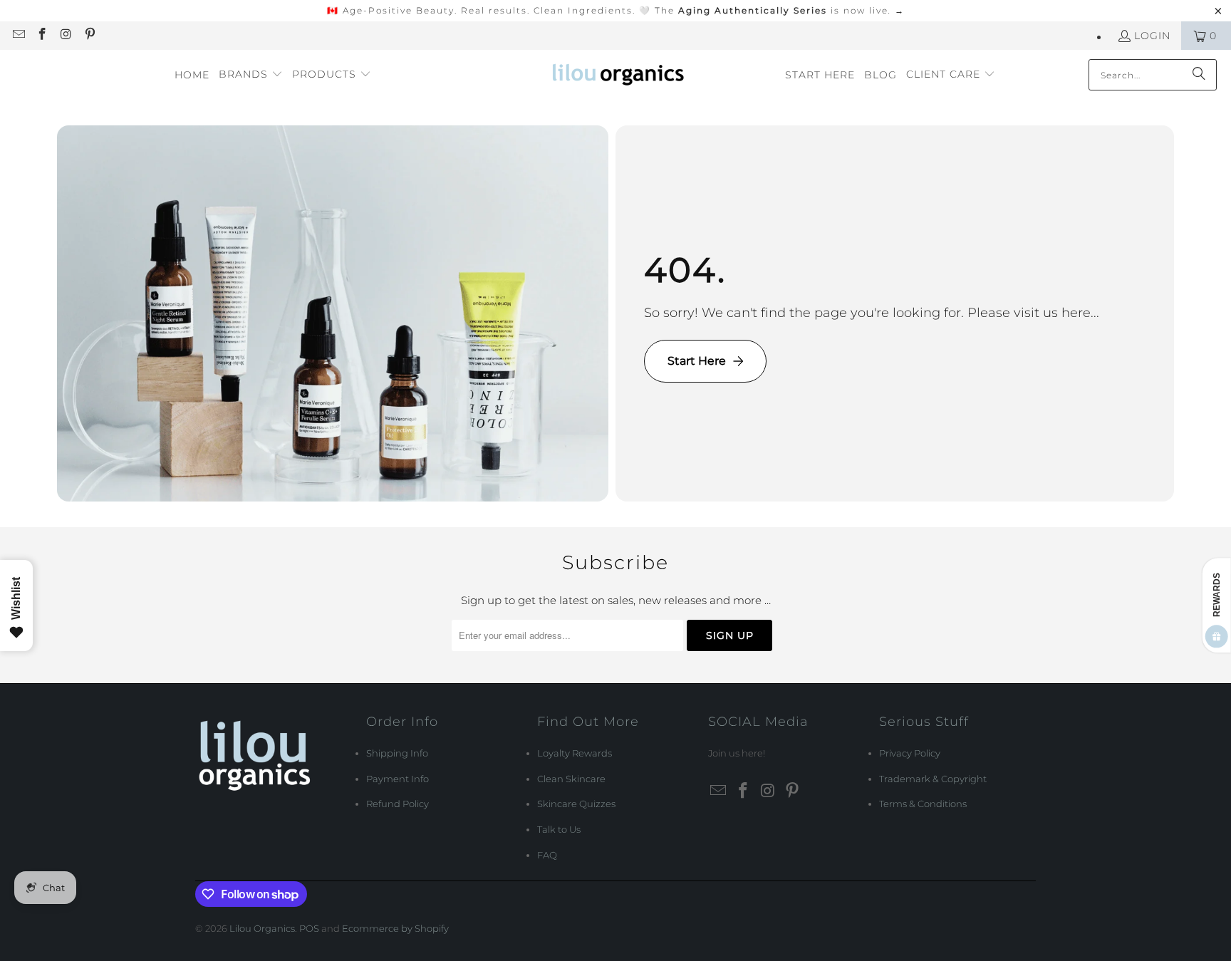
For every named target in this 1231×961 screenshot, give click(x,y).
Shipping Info (397, 753)
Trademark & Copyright (933, 778)
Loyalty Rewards (574, 753)
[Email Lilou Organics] (18, 35)
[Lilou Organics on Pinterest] (90, 35)
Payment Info (397, 778)
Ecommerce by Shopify (395, 928)
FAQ (547, 855)
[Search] (1199, 74)
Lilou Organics (262, 928)
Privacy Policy (909, 753)
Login (1152, 35)
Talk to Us (559, 829)
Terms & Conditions (923, 803)
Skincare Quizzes (576, 803)
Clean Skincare (571, 778)
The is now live (780, 10)
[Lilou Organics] (619, 74)
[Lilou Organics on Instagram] (65, 35)
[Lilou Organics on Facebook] (42, 35)
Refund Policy (397, 803)
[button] (251, 75)
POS (309, 928)
